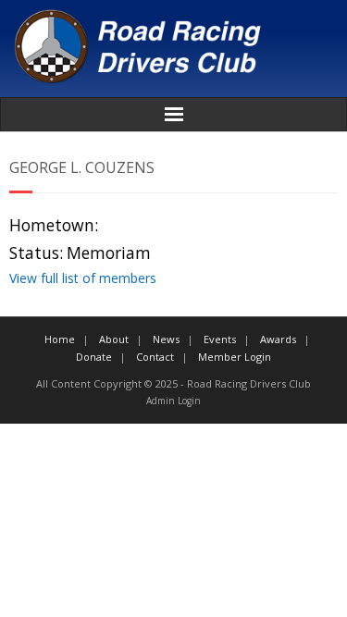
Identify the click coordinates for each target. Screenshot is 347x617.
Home (59, 339)
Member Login (234, 357)
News (166, 339)
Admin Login (173, 400)
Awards (278, 339)
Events (220, 339)
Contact (155, 357)
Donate (94, 357)
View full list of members (82, 278)
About (114, 339)
